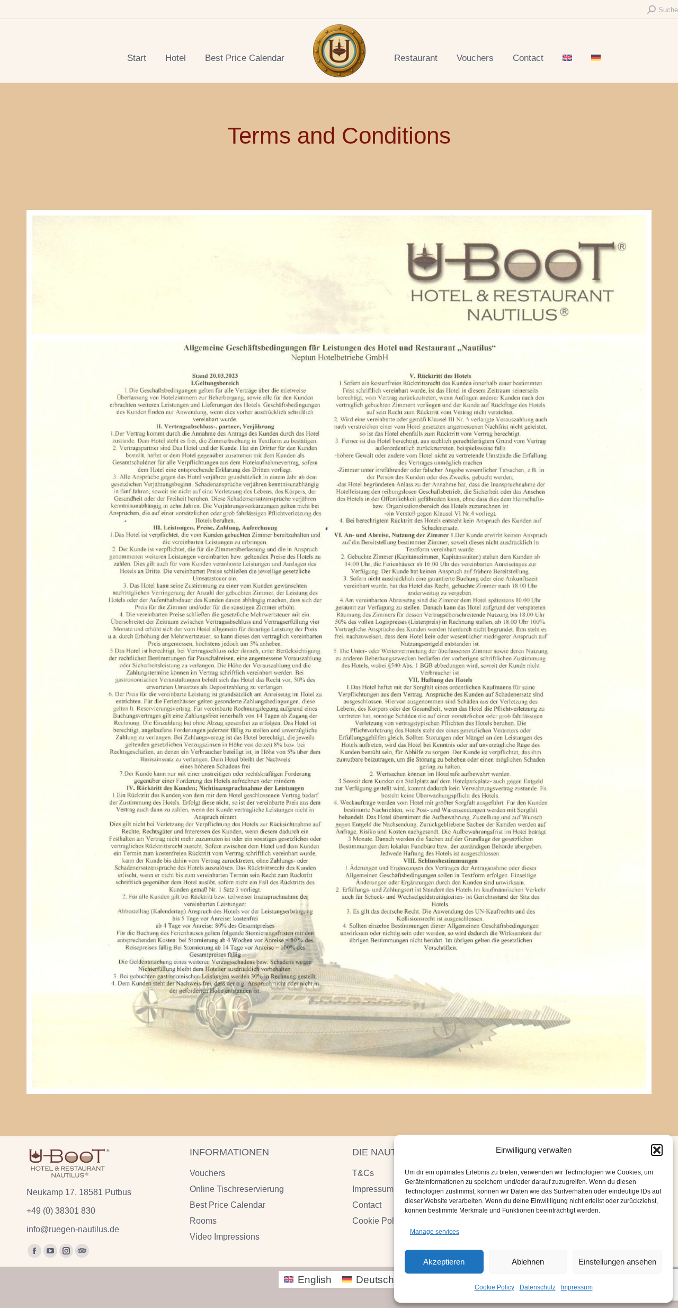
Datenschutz (538, 1287)
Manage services (434, 1231)
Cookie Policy (494, 1287)
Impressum (577, 1287)
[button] (657, 1150)
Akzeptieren (444, 1261)
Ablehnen (528, 1261)
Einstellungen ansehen (617, 1261)
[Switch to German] (596, 58)
